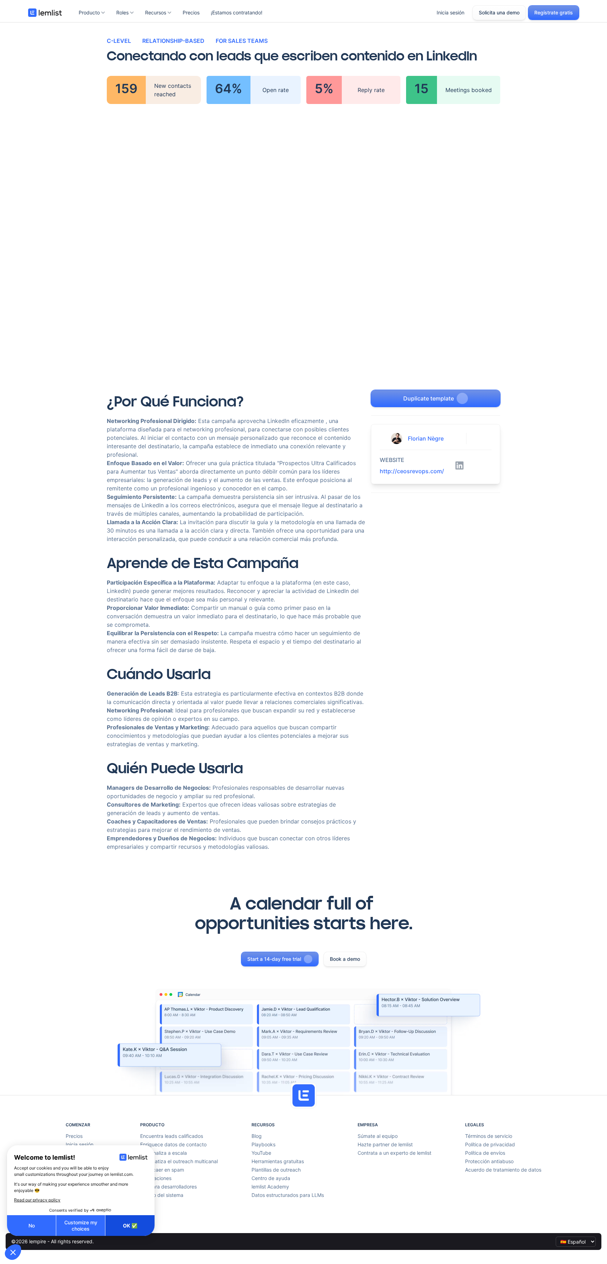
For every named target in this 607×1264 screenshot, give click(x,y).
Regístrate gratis (553, 12)
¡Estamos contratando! (236, 12)
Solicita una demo (499, 12)
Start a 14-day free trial (274, 959)
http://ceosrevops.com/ (412, 471)
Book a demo (345, 959)
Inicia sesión (450, 12)
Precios (191, 12)
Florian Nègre (426, 438)
